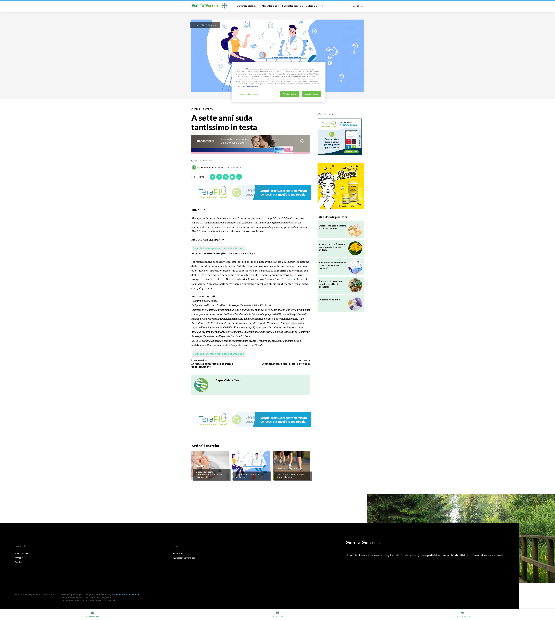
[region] (278, 82)
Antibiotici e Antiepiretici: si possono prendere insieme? (332, 265)
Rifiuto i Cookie (289, 94)
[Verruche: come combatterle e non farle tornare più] (210, 465)
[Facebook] (212, 177)
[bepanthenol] (250, 144)
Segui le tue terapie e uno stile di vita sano (218, 248)
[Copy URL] (239, 177)
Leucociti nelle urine (329, 299)
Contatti (19, 562)
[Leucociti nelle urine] (355, 304)
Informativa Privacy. (250, 86)
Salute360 (120, 594)
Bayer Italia (178, 553)
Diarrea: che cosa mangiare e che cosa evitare (332, 227)
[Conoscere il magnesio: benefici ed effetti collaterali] (355, 285)
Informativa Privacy (21, 556)
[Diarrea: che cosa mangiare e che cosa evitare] (355, 230)
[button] (358, 6)
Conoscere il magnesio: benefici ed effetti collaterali (330, 284)
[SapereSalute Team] (194, 167)
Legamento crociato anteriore (247, 475)
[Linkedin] (232, 177)
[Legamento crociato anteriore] (251, 465)
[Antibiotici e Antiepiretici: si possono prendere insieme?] (355, 267)
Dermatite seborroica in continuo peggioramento (212, 365)
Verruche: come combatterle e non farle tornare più (209, 474)
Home (196, 25)
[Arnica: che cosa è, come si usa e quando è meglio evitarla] (355, 248)
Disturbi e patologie (287, 468)
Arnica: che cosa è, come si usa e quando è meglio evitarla (332, 247)
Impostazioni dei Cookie (247, 94)
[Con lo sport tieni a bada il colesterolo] (291, 465)
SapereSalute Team (212, 167)
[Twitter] (219, 177)
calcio (288, 279)
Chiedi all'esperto (208, 25)
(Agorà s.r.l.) (133, 594)
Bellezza (200, 466)
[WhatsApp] (226, 177)
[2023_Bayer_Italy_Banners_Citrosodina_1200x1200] (341, 186)
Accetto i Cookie (311, 94)
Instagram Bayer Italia (184, 557)
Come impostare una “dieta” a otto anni (285, 363)
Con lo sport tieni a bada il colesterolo (290, 475)
